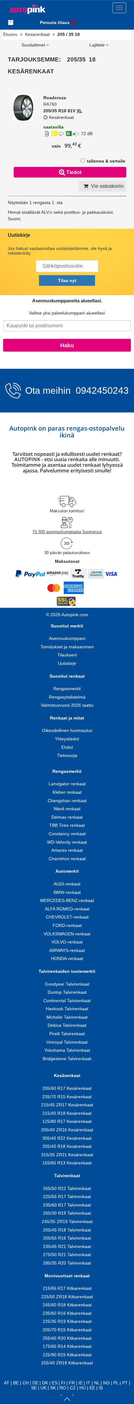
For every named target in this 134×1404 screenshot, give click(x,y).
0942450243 (101, 390)
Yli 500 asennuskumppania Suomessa (67, 531)
